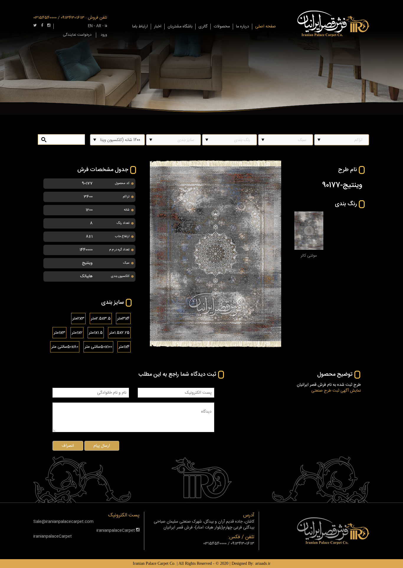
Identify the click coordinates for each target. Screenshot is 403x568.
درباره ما (242, 26)
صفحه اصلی (265, 26)
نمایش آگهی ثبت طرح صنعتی (336, 390)
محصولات (222, 26)
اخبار (157, 26)
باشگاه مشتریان (180, 26)
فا (106, 26)
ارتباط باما (140, 26)
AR (98, 26)
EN (90, 26)
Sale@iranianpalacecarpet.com (63, 521)
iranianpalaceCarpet (116, 530)
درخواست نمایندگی (77, 35)
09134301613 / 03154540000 (58, 18)
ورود (104, 35)
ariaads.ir (263, 563)
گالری (203, 26)
